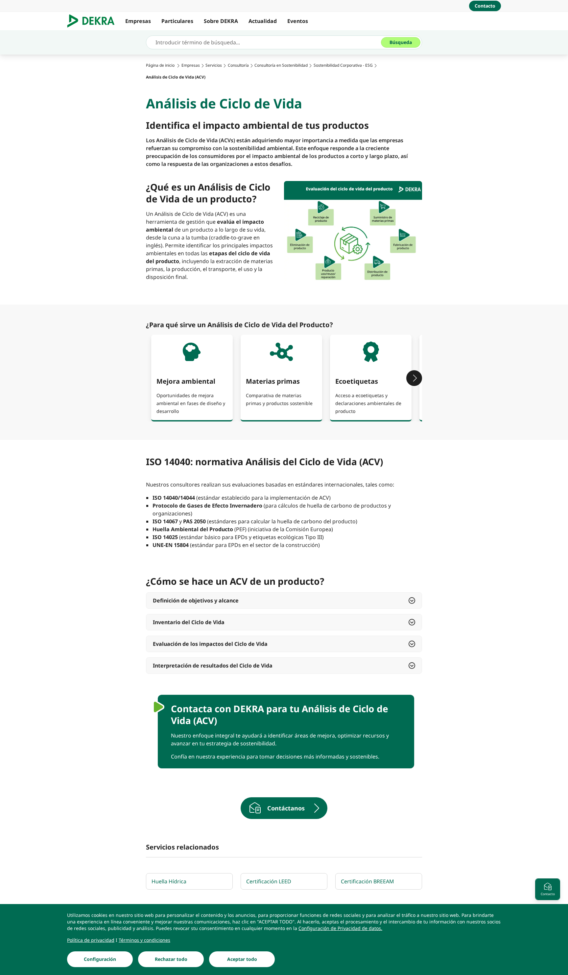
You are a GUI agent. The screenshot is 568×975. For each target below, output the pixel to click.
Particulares (177, 21)
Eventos (297, 21)
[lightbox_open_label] (353, 232)
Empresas (138, 21)
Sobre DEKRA (221, 21)
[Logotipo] (93, 21)
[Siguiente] (414, 378)
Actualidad (262, 21)
